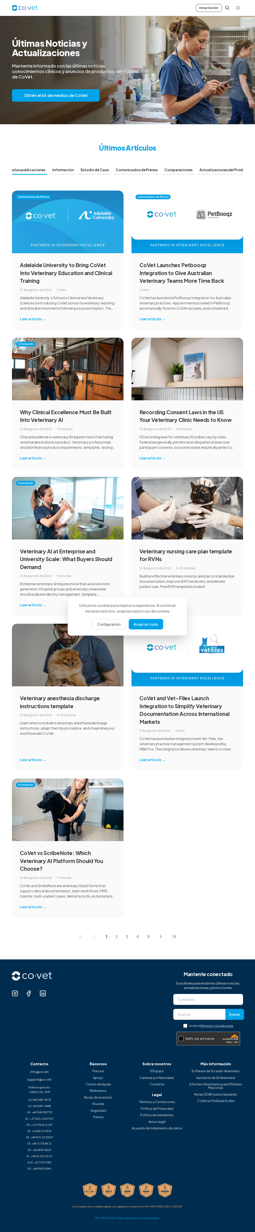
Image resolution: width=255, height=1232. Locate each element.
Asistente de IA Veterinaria (215, 1078)
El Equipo (157, 1071)
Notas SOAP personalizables (215, 1094)
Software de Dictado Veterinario (215, 1071)
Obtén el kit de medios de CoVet (56, 95)
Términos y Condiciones (216, 1025)
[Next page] (161, 937)
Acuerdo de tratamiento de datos (157, 1128)
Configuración (109, 624)
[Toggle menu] (238, 8)
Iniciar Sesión (208, 8)
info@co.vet (39, 1072)
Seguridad (98, 1110)
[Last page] (175, 937)
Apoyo (98, 1078)
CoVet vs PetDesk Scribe (215, 1101)
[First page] (81, 937)
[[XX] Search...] (227, 7)
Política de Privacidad (157, 1108)
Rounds (98, 1104)
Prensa (98, 1117)
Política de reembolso (157, 1115)
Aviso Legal (157, 1122)
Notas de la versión (98, 1097)
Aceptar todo (146, 624)
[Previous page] (95, 937)
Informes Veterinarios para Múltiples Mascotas (215, 1086)
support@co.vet (39, 1079)
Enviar (234, 1014)
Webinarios (98, 1091)
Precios (98, 1071)
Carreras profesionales (157, 1078)
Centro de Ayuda (98, 1084)
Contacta (157, 1084)
